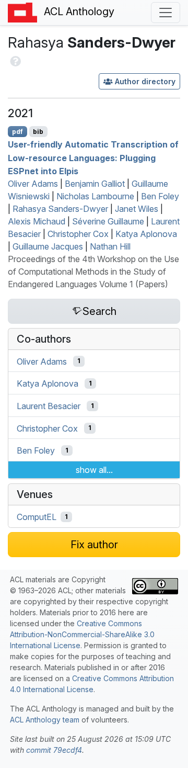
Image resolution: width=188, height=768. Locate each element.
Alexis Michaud (36, 221)
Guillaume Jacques (48, 246)
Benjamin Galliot (95, 183)
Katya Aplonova (146, 234)
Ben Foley (160, 196)
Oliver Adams (33, 183)
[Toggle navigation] (165, 12)
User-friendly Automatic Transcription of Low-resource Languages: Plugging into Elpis (93, 157)
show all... (94, 470)
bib (38, 131)
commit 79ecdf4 (54, 750)
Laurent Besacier (48, 406)
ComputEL (36, 517)
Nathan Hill (110, 246)
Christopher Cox (78, 234)
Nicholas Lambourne (95, 196)
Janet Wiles (136, 209)
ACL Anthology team (44, 719)
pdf (17, 131)
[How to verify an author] (14, 60)
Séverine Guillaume (108, 221)
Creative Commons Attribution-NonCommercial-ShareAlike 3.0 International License (82, 634)
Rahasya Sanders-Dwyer (60, 209)
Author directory (145, 81)
